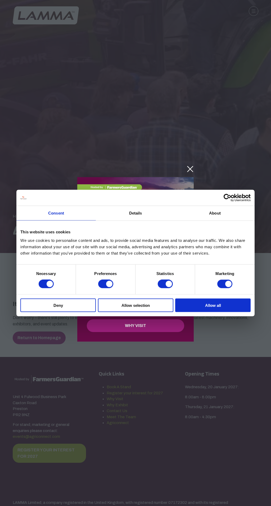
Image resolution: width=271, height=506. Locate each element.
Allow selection (135, 305)
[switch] (105, 284)
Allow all (213, 305)
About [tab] (215, 213)
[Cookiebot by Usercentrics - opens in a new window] (227, 198)
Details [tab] (135, 213)
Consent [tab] (56, 213)
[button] (190, 169)
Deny (58, 305)
